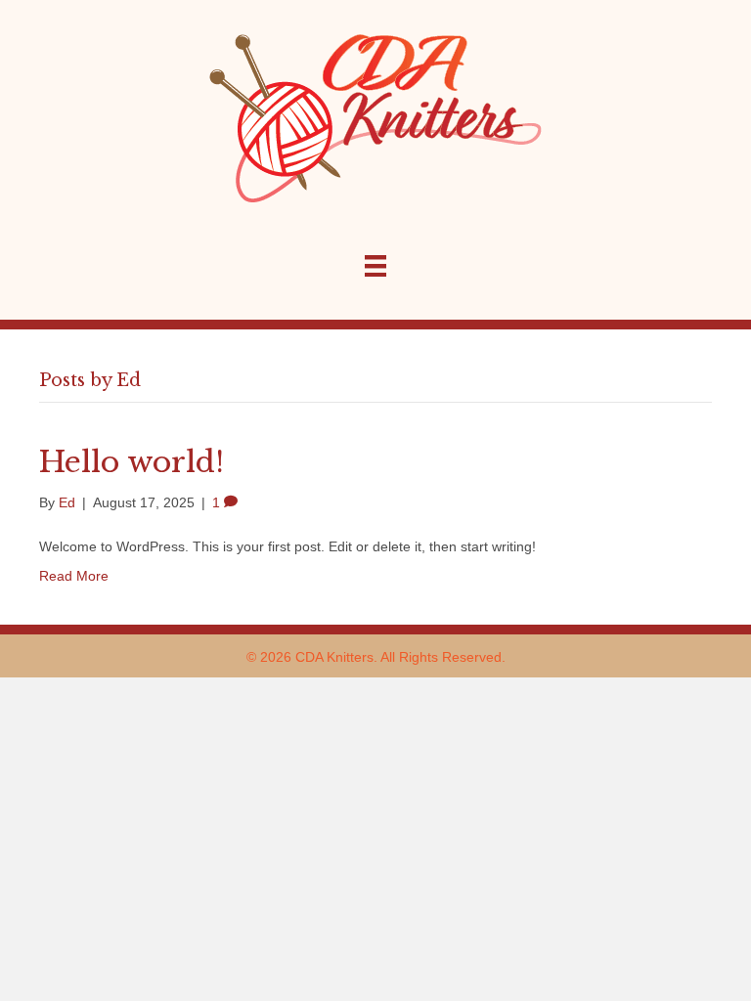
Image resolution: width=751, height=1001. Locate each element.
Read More (74, 576)
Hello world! (131, 462)
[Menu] (375, 265)
